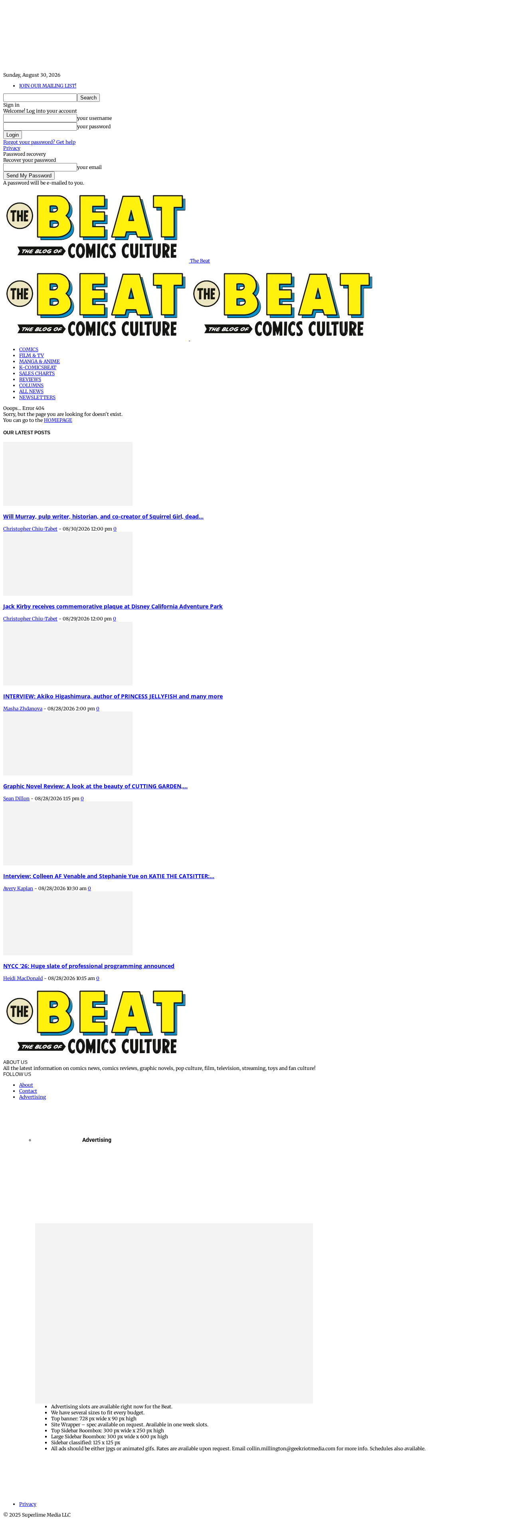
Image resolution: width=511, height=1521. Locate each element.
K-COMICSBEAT (37, 367)
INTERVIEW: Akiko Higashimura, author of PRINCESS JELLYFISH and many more (113, 696)
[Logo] (96, 339)
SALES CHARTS (37, 373)
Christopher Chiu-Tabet (30, 529)
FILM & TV (31, 355)
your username (94, 118)
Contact (28, 1091)
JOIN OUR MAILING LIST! (47, 86)
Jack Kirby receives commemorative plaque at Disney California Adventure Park (113, 606)
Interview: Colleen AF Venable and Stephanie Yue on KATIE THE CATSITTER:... (108, 876)
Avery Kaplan (18, 888)
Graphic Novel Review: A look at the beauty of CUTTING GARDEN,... (95, 786)
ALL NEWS (31, 391)
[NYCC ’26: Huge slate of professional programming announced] (68, 953)
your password (94, 126)
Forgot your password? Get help (39, 142)
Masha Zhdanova (22, 709)
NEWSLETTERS (37, 397)
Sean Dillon (16, 798)
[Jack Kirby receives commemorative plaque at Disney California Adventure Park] (68, 594)
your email (89, 167)
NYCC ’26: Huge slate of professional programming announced (88, 966)
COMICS (28, 349)
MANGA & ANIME (39, 361)
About (26, 1085)
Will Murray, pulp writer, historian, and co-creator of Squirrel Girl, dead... (103, 516)
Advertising (32, 1097)
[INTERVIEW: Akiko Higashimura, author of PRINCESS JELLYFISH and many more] (68, 684)
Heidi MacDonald (23, 978)
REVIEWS (30, 379)
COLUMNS (31, 385)
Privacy (11, 148)
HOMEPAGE (58, 420)
